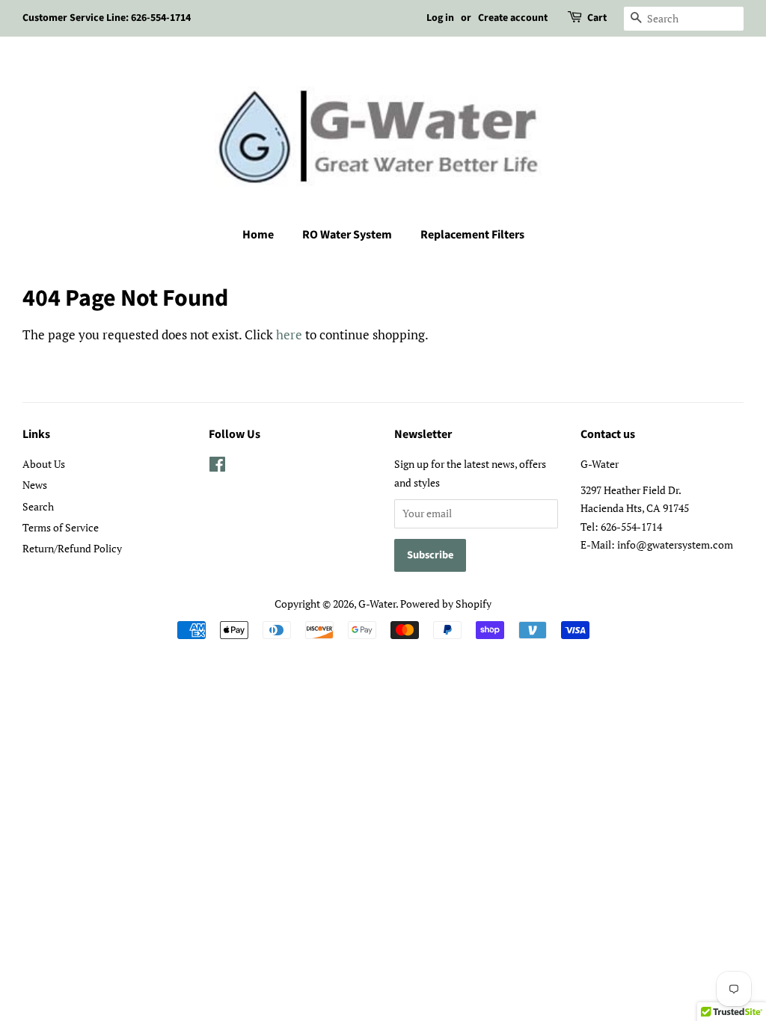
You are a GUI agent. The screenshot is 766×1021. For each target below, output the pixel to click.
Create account (513, 17)
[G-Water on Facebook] (217, 467)
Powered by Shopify (445, 603)
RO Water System (347, 234)
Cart (597, 17)
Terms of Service (60, 527)
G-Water (377, 603)
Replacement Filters (472, 234)
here (289, 334)
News (34, 485)
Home (258, 234)
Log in (440, 17)
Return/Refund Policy (72, 548)
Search (38, 506)
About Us (43, 464)
